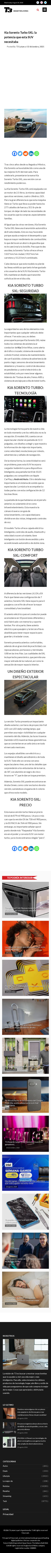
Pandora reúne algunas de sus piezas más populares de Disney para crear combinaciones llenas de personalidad (31, 1412)
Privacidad (8, 1514)
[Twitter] (20, 153)
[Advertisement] (25, 78)
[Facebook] (14, 153)
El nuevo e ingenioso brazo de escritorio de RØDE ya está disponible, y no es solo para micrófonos (32, 1426)
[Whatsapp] (36, 153)
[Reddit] (25, 153)
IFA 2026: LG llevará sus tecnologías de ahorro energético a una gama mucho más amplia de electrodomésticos (32, 1441)
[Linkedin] (31, 153)
